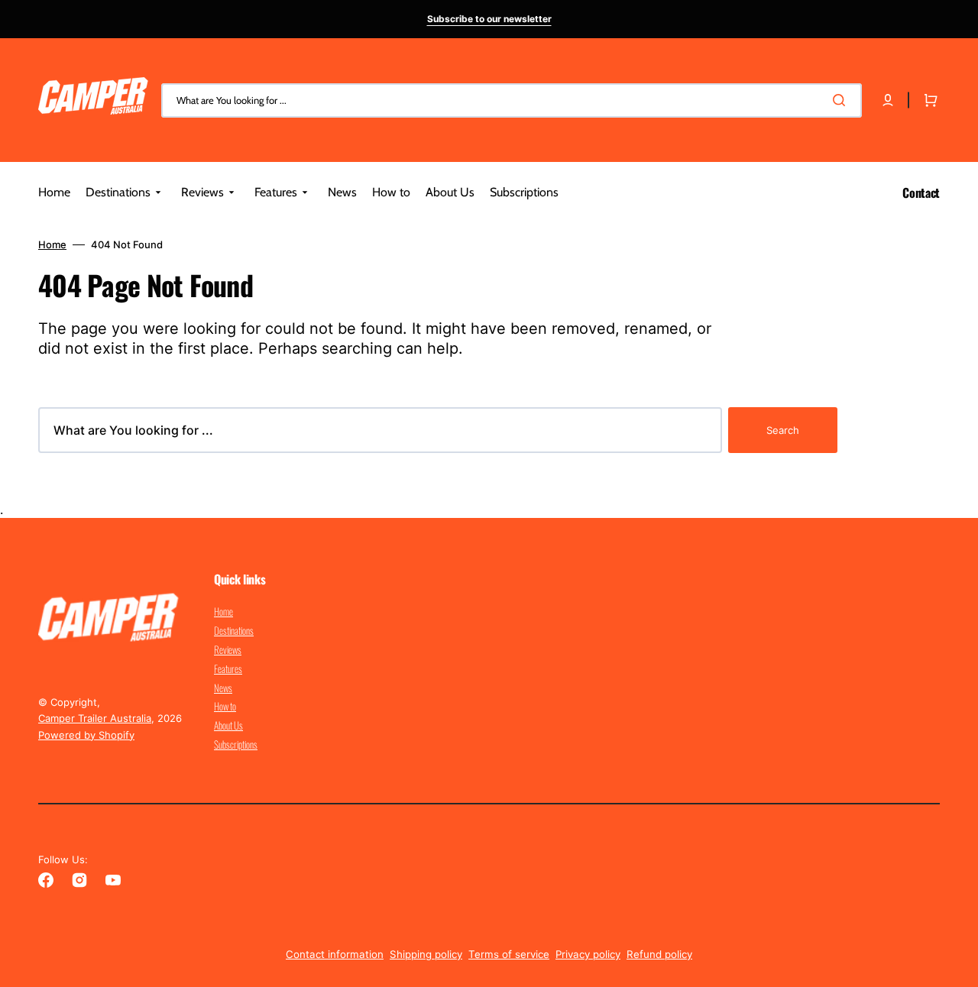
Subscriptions (235, 744)
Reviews (227, 649)
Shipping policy (426, 954)
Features (228, 668)
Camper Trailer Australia (94, 718)
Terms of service (508, 954)
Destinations (234, 630)
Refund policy (659, 954)
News (223, 687)
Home (52, 244)
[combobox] (511, 100)
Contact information (335, 954)
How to (225, 706)
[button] (888, 100)
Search (782, 430)
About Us (228, 725)
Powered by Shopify (86, 735)
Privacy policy (587, 954)
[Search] (842, 100)
